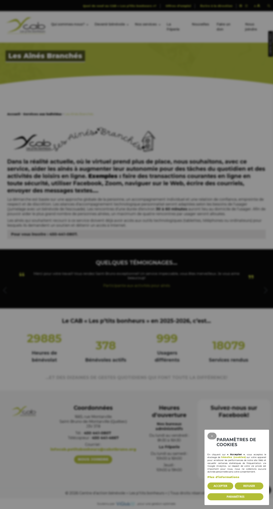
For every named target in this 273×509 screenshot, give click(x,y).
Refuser (249, 486)
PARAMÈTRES (235, 496)
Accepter (220, 486)
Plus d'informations (223, 477)
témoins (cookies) (233, 457)
